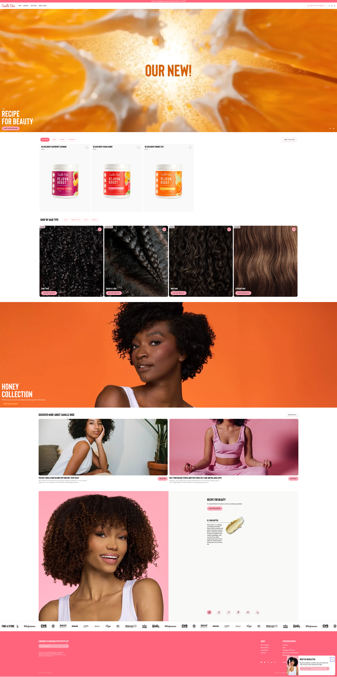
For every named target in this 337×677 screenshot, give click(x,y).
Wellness (45, 140)
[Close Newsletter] (332, 659)
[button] (329, 6)
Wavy (86, 220)
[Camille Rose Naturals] (8, 6)
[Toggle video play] (330, 128)
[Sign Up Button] (327, 669)
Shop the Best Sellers (10, 128)
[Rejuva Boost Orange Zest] (168, 178)
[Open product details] (87, 147)
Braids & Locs (75, 220)
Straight (94, 220)
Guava (54, 140)
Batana (62, 140)
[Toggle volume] (333, 128)
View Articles (292, 415)
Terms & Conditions (280, 673)
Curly (65, 220)
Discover (163, 479)
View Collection (289, 140)
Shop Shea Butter (214, 508)
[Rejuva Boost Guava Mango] (116, 178)
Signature (72, 140)
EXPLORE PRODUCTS (49, 293)
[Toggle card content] (100, 229)
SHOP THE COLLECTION (10, 404)
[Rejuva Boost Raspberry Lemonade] (64, 178)
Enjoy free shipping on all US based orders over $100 (168, 1)
